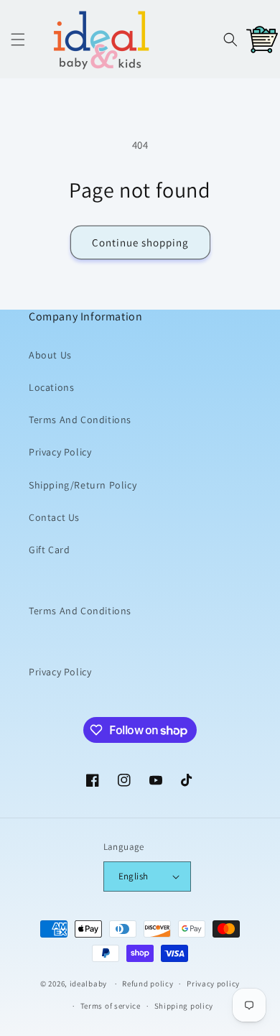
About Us (50, 354)
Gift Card (49, 549)
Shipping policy (184, 1006)
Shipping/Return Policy (82, 484)
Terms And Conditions (80, 419)
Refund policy (147, 984)
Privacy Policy (60, 451)
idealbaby (88, 984)
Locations (51, 387)
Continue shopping (140, 242)
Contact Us (54, 517)
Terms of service (110, 1006)
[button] (18, 39)
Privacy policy (213, 984)
